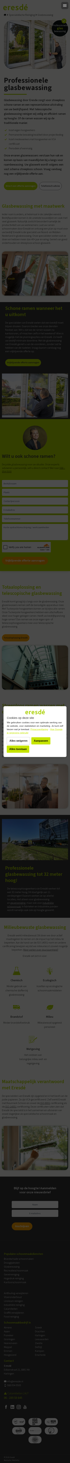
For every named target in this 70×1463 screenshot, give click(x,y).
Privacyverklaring (39, 729)
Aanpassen (41, 740)
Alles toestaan (18, 749)
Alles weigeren (18, 740)
